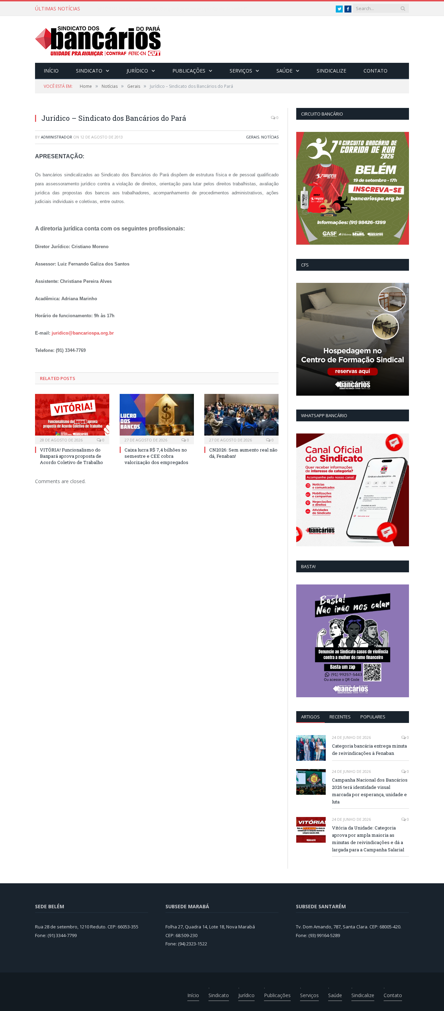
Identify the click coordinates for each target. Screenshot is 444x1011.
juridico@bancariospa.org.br (83, 333)
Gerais (252, 137)
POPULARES (372, 717)
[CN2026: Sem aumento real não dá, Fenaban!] (241, 418)
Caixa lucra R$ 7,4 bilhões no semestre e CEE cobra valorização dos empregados (156, 456)
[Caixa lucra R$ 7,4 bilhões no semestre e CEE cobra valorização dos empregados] (157, 418)
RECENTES (340, 717)
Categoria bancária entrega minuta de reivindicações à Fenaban (369, 749)
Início (51, 70)
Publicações (188, 70)
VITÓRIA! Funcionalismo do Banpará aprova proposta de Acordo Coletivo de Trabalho (177, 9)
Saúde (284, 70)
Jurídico (137, 70)
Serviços (241, 70)
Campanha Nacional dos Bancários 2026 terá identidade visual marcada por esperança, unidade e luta (370, 791)
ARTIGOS (310, 717)
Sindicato (89, 70)
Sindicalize (331, 70)
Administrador (56, 137)
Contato (375, 70)
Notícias (270, 137)
